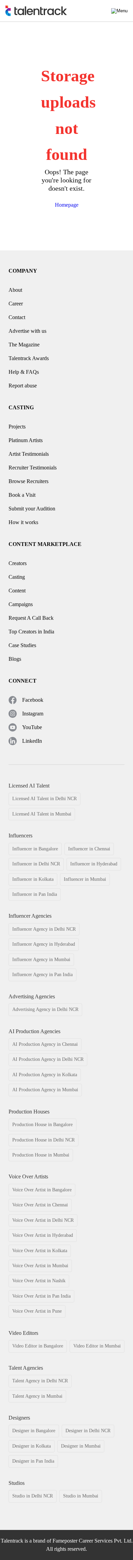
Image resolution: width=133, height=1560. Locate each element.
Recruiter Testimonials (33, 467)
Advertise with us (27, 331)
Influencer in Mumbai (85, 879)
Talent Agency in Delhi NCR (40, 1380)
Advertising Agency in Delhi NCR (45, 1009)
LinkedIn (32, 741)
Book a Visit (22, 495)
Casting (17, 577)
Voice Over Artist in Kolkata (39, 1250)
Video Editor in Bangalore (37, 1346)
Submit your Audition (32, 508)
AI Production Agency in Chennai (45, 1044)
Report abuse (23, 385)
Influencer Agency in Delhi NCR (44, 929)
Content (17, 590)
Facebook (32, 700)
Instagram (32, 713)
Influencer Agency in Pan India (42, 974)
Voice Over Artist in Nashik (38, 1280)
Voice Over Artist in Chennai (40, 1204)
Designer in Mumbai (81, 1446)
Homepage (66, 205)
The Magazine (24, 344)
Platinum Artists (26, 440)
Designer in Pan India (33, 1461)
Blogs (15, 659)
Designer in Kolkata (31, 1446)
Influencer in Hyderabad (93, 863)
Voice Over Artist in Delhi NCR (43, 1220)
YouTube (32, 727)
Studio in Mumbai (80, 1496)
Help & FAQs (24, 372)
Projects (17, 426)
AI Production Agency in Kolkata (44, 1074)
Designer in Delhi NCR (87, 1430)
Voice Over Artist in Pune (37, 1311)
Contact (17, 317)
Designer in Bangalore (33, 1430)
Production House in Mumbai (40, 1155)
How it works (23, 522)
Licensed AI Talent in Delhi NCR (44, 798)
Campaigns (21, 604)
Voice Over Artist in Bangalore (42, 1189)
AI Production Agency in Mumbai (45, 1089)
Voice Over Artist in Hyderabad (42, 1235)
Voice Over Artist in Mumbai (40, 1265)
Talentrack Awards (29, 358)
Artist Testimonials (29, 454)
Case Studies (22, 645)
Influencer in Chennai (89, 848)
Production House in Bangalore (42, 1124)
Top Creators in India (31, 631)
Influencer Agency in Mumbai (41, 959)
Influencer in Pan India (34, 894)
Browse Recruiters (28, 481)
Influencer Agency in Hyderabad (43, 944)
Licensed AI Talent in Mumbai (41, 814)
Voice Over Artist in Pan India (41, 1296)
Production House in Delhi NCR (43, 1139)
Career (16, 303)
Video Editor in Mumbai (97, 1346)
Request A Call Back (31, 618)
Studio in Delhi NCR (32, 1496)
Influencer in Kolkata (33, 879)
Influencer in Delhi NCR (36, 863)
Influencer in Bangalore (35, 848)
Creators (18, 563)
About (15, 290)
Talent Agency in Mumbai (37, 1396)
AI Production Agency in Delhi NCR (48, 1059)
